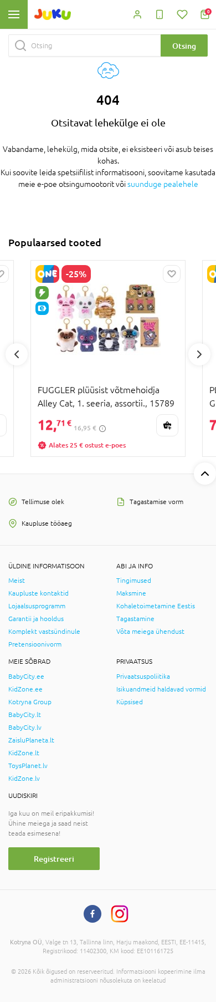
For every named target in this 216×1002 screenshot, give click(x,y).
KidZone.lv (24, 778)
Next (199, 354)
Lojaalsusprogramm (36, 606)
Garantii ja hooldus (36, 619)
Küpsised (129, 702)
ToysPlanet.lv (28, 766)
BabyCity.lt (24, 715)
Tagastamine (135, 619)
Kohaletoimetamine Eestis (155, 606)
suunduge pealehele (162, 184)
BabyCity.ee (26, 676)
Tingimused (133, 580)
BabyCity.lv (25, 727)
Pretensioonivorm (34, 644)
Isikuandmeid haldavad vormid (161, 689)
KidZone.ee (25, 689)
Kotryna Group (30, 702)
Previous (17, 354)
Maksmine (131, 593)
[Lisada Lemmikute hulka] (171, 274)
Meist (16, 580)
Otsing (184, 45)
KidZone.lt (23, 753)
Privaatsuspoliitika (143, 676)
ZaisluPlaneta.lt (31, 740)
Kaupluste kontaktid (38, 593)
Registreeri (54, 858)
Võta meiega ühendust (150, 631)
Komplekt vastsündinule (44, 631)
